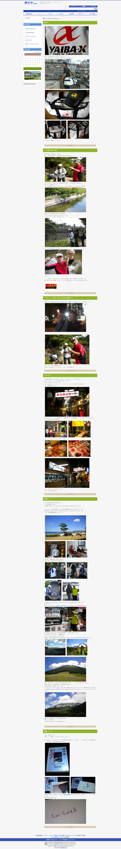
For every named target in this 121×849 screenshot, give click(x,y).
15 (32, 60)
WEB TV (56, 835)
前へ (34, 52)
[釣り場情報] (71, 15)
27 (27, 64)
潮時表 (83, 835)
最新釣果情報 (39, 835)
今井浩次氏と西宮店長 (30, 32)
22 (32, 62)
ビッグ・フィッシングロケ (31, 36)
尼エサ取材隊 (77, 835)
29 (32, 64)
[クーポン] (50, 15)
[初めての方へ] (93, 6)
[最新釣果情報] (28, 15)
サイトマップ (72, 839)
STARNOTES (63, 847)
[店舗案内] (83, 6)
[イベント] (39, 15)
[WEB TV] (61, 15)
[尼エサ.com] (30, 5)
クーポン (45, 835)
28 (30, 64)
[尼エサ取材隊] (92, 15)
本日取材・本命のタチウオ (31, 28)
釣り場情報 (62, 835)
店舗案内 (48, 839)
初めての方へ (54, 839)
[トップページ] (73, 6)
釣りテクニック (69, 835)
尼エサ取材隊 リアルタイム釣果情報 (60, 837)
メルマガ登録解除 (63, 839)
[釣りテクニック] (81, 15)
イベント (51, 835)
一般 (68, 145)
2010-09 (37, 52)
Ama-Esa (61, 846)
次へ (40, 52)
